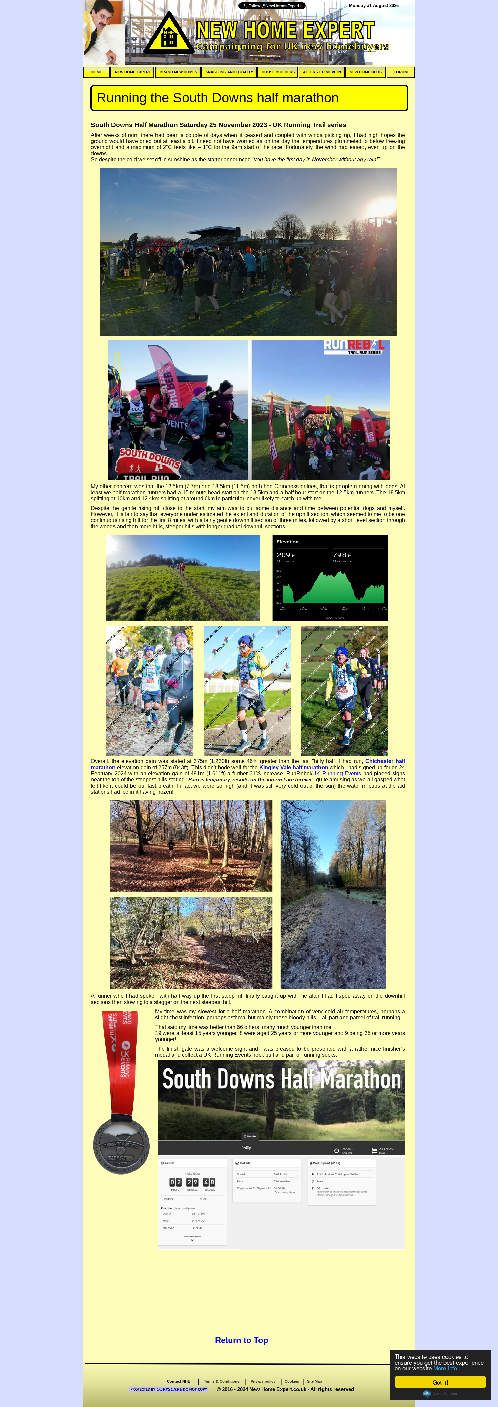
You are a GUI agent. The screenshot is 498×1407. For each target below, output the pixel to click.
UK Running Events (336, 773)
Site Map (314, 1381)
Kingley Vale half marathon (293, 767)
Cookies (292, 1381)
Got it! (440, 1382)
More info (445, 1368)
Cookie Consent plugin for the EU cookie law (440, 1394)
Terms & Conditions (222, 1381)
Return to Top (241, 1340)
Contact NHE (178, 1381)
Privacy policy (263, 1381)
